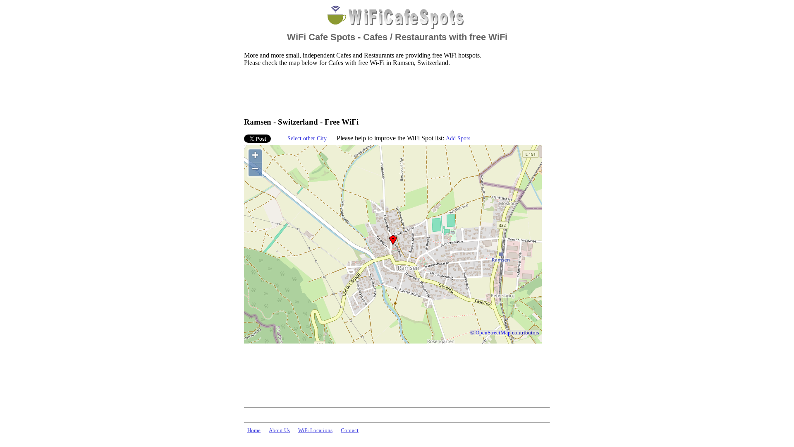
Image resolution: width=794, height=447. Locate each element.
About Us (279, 430)
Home (254, 430)
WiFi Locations (315, 430)
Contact (350, 430)
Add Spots (458, 138)
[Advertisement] (394, 91)
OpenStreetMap (493, 333)
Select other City (307, 138)
